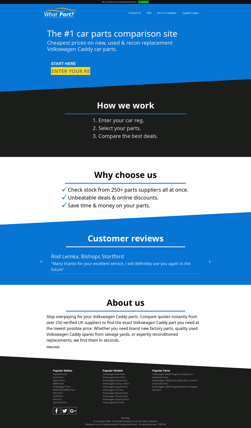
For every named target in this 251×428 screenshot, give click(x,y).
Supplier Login (190, 12)
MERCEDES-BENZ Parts (64, 389)
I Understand (143, 2)
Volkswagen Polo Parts (114, 377)
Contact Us (135, 12)
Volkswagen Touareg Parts (116, 399)
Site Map (125, 418)
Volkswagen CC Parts (113, 389)
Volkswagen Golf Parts (114, 374)
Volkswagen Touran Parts (115, 396)
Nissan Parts (59, 380)
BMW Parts (58, 383)
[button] (41, 261)
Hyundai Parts (60, 402)
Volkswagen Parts (62, 386)
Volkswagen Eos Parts (113, 402)
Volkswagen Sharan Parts (115, 393)
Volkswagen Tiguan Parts (115, 386)
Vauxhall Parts (60, 374)
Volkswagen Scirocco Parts (116, 383)
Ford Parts (58, 377)
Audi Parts (58, 396)
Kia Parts (57, 399)
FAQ (149, 12)
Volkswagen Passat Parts (115, 380)
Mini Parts (58, 393)
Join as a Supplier (166, 12)
